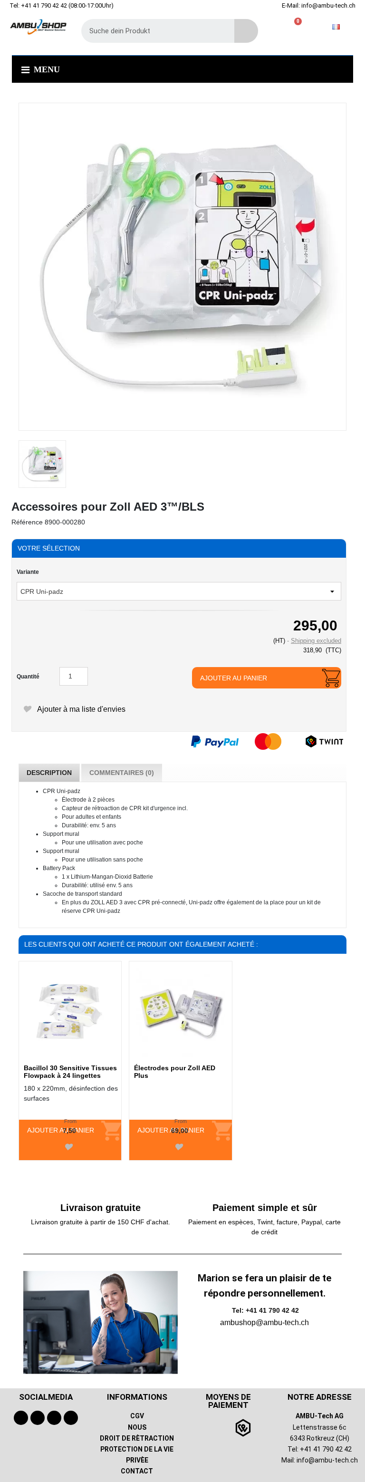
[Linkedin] (71, 1418)
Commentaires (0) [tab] (121, 772)
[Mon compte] (280, 27)
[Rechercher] (246, 31)
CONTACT (137, 1471)
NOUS (137, 1427)
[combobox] (151, 31)
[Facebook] (21, 1418)
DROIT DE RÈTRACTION (137, 1438)
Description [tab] (49, 772)
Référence (27, 522)
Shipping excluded (316, 640)
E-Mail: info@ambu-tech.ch (318, 5)
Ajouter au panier (233, 678)
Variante (28, 572)
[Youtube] (37, 1418)
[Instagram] (54, 1418)
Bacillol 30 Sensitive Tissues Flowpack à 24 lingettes (70, 1072)
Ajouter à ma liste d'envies (80, 709)
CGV (137, 1416)
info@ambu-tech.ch (327, 1460)
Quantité (28, 676)
